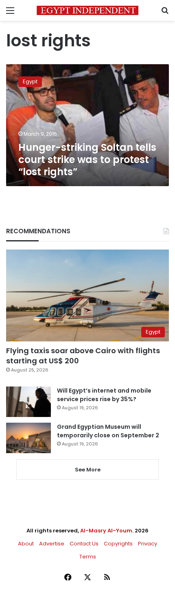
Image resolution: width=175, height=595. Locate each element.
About (26, 543)
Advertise (51, 543)
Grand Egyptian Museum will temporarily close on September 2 (108, 431)
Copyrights (118, 543)
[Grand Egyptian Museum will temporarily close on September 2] (28, 438)
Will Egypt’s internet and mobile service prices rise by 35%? (104, 395)
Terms (87, 556)
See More (88, 469)
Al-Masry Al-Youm (106, 530)
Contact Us (84, 543)
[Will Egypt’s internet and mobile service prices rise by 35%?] (28, 402)
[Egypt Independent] (87, 10)
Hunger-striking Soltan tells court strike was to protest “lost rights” (87, 159)
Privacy (147, 543)
